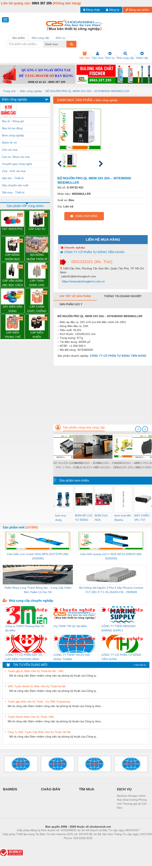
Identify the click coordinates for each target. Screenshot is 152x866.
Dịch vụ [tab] (60, 37)
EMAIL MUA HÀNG (85, 216)
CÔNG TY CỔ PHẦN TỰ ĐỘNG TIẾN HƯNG (93, 252)
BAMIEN (10, 789)
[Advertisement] (102, 393)
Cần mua (97, 57)
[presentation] (138, 429)
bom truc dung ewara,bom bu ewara (62, 518)
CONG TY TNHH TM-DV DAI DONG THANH (71, 657)
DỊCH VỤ (124, 789)
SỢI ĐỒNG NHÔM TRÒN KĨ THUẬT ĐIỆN (37, 257)
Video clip (142, 57)
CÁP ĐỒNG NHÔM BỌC (12, 257)
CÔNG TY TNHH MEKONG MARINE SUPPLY (118, 628)
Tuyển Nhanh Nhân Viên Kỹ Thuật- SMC (31, 716)
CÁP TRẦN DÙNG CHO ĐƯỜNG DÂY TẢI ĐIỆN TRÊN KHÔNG (37, 283)
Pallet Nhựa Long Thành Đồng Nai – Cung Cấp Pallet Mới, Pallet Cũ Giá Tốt (38, 590)
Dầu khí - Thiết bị (13, 178)
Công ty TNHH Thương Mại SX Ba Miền (24, 628)
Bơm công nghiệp (13, 135)
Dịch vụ (110, 57)
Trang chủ (9, 91)
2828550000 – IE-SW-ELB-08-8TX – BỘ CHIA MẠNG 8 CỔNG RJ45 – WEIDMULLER (88, 465)
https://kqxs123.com (97, 844)
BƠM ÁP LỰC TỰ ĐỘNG (84, 517)
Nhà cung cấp (125, 57)
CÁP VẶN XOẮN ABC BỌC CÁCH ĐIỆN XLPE (12, 283)
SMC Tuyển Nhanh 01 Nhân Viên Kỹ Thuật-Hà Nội (37, 686)
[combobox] (65, 44)
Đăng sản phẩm (139, 9)
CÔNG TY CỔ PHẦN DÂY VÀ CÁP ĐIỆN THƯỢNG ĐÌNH (23, 657)
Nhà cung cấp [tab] (40, 37)
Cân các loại (9, 149)
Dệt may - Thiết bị (13, 192)
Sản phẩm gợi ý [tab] (70, 304)
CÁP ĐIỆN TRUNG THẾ (12, 334)
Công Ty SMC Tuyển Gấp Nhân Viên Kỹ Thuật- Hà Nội (39, 732)
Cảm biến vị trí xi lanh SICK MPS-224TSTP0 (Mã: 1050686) (38, 556)
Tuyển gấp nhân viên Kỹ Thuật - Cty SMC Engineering (39, 701)
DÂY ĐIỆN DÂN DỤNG (12, 309)
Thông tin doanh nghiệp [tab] (122, 296)
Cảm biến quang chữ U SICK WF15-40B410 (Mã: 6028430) (111, 556)
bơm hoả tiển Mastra (122, 517)
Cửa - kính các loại (14, 171)
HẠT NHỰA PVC (12, 228)
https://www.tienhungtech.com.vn (83, 281)
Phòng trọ (52, 844)
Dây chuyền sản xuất (15, 185)
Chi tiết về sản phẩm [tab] (75, 296)
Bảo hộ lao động (12, 128)
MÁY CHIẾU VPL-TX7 (141, 517)
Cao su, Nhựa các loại (16, 156)
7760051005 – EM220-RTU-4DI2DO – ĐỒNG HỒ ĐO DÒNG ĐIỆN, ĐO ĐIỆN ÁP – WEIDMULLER (107, 465)
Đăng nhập (93, 9)
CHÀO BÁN (50, 789)
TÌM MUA (86, 789)
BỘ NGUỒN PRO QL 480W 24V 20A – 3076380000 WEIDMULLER (87, 91)
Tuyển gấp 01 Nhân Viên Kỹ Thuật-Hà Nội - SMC (36, 671)
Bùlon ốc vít (9, 142)
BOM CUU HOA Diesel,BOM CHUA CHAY (102, 518)
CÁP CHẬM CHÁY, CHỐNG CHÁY (36, 309)
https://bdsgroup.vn (73, 844)
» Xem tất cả (139, 665)
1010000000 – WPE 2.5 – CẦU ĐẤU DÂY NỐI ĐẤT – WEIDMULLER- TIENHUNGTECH (127, 465)
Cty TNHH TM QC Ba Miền (70, 626)
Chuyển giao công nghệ (17, 163)
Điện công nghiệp (31, 91)
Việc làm (84, 57)
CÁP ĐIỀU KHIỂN (36, 334)
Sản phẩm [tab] (18, 37)
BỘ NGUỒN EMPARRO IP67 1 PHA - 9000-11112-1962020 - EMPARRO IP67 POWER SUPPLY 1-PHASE (68, 465)
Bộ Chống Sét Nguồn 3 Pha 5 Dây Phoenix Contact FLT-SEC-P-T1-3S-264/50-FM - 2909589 (111, 590)
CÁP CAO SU (36, 228)
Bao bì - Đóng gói (13, 121)
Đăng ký (114, 9)
